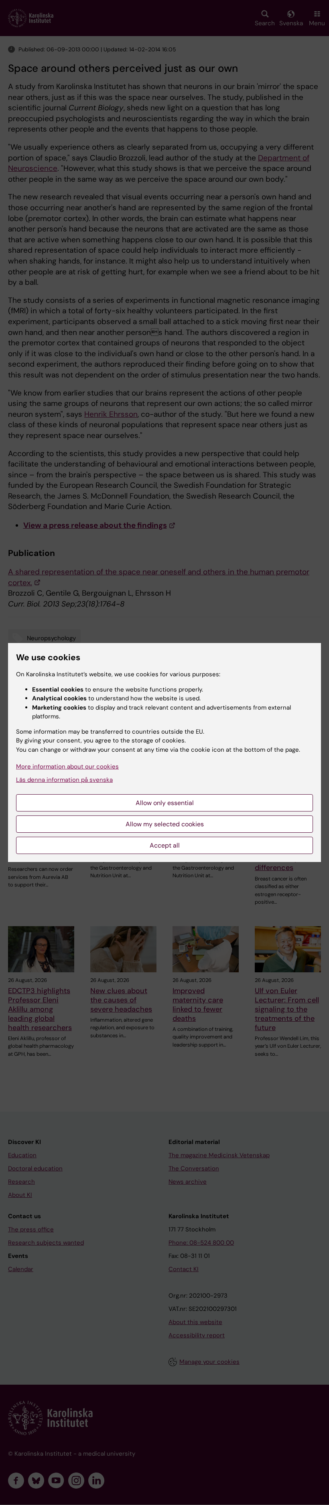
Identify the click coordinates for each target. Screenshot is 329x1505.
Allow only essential (165, 803)
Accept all (165, 845)
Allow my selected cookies (165, 824)
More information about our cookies (67, 767)
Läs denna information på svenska (64, 780)
